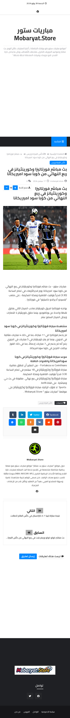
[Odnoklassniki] (30, 422)
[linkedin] (22, 415)
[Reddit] (48, 422)
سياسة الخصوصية (48, 712)
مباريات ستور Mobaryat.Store (35, 34)
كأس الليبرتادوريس (34, 154)
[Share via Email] (35, 430)
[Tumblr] (12, 415)
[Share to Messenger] (12, 422)
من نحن (17, 712)
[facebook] (37, 11)
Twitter (36, 415)
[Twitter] (32, 9)
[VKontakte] (39, 422)
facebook (53, 415)
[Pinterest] (57, 422)
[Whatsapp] (21, 422)
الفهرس (27, 712)
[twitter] (30, 696)
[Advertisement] (35, 97)
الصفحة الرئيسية (57, 154)
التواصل (36, 712)
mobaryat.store (35, 459)
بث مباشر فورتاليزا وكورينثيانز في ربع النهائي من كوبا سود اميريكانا (37, 155)
